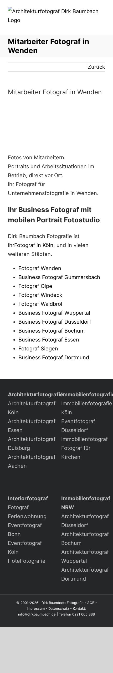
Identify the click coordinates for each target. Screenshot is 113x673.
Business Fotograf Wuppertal (54, 313)
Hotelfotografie (26, 561)
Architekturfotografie (35, 394)
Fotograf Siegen (38, 348)
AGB (90, 603)
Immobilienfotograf (84, 439)
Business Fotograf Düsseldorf (54, 322)
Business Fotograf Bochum (51, 331)
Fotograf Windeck (40, 295)
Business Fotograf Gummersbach (59, 277)
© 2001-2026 (27, 603)
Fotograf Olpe (35, 286)
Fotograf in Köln (33, 245)
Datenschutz (58, 608)
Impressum (36, 608)
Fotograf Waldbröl (40, 304)
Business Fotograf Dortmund (53, 357)
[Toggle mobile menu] (103, 27)
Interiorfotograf (28, 498)
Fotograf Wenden (39, 268)
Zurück (96, 67)
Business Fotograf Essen (48, 339)
